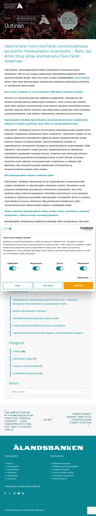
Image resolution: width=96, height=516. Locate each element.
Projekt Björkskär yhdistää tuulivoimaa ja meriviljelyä (39, 325)
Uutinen (17, 18)
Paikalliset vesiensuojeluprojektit (65, 466)
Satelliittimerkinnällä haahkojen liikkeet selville (36, 318)
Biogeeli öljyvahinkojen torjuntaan (29, 311)
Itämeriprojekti (12, 466)
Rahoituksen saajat (27, 18)
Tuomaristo (11, 479)
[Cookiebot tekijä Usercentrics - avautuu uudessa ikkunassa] (82, 229)
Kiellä (17, 285)
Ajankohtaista (12, 476)
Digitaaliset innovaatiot (62, 463)
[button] (90, 6)
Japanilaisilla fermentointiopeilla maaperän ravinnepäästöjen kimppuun (48, 333)
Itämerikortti (11, 472)
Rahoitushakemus (60, 479)
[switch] (36, 268)
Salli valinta (48, 285)
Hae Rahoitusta (13, 469)
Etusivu (10, 463)
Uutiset (48, 419)
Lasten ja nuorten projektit (26, 366)
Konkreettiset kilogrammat (26, 373)
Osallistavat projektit (61, 469)
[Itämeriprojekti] (13, 5)
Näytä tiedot (83, 278)
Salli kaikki (78, 285)
